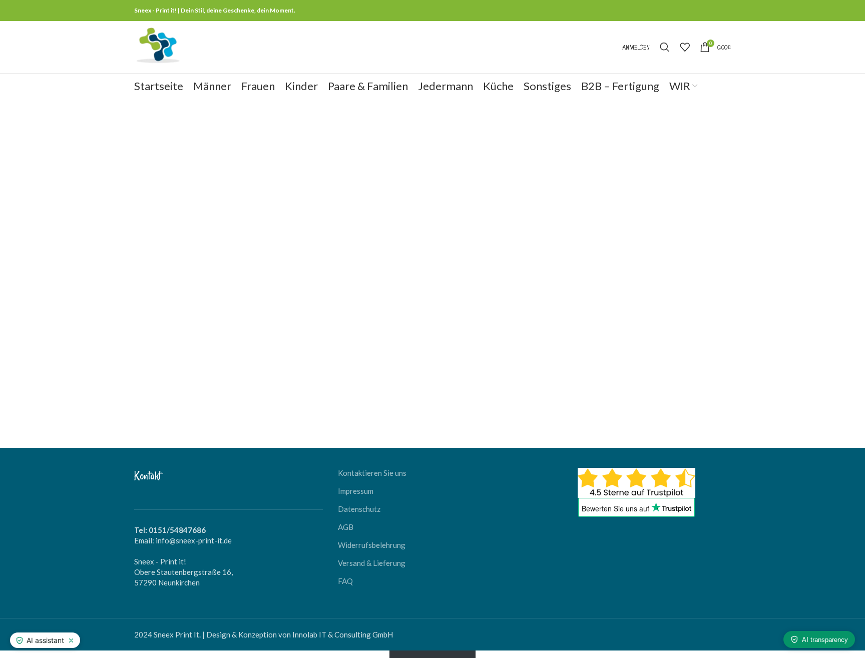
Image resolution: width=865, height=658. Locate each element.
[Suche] (665, 47)
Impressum (355, 490)
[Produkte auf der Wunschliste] (685, 47)
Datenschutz (359, 508)
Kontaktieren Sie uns (372, 472)
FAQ (345, 580)
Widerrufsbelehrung (371, 544)
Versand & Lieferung (371, 562)
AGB (345, 526)
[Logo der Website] (157, 46)
